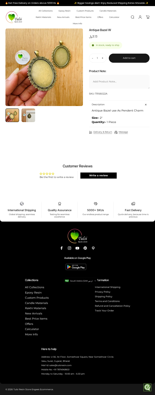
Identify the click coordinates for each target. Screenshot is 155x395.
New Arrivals (33, 313)
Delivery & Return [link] (102, 132)
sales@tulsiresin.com (60, 365)
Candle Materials (36, 303)
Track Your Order (104, 310)
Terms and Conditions (107, 301)
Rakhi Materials (35, 308)
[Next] (75, 72)
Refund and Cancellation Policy (112, 305)
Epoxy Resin (33, 292)
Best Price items (36, 318)
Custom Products (37, 297)
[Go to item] (12, 115)
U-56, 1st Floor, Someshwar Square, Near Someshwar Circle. (82, 356)
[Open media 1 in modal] (44, 67)
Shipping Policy (103, 296)
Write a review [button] (98, 175)
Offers (29, 324)
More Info (31, 334)
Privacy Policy (102, 291)
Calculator (32, 329)
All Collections (34, 287)
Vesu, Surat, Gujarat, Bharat (55, 361)
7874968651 (63, 369)
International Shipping (107, 287)
